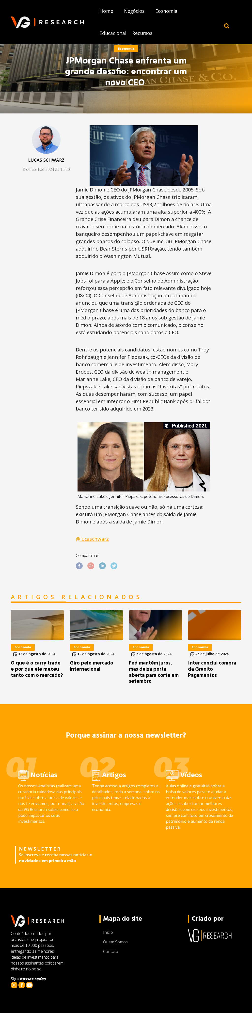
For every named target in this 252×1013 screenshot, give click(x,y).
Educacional (112, 33)
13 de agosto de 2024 (36, 653)
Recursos (142, 33)
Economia (166, 11)
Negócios (134, 11)
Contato (110, 951)
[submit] (227, 25)
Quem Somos (115, 942)
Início (108, 932)
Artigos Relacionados (76, 597)
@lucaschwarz (92, 539)
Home (106, 11)
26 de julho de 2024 (211, 653)
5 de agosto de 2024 (153, 653)
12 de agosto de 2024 (95, 653)
